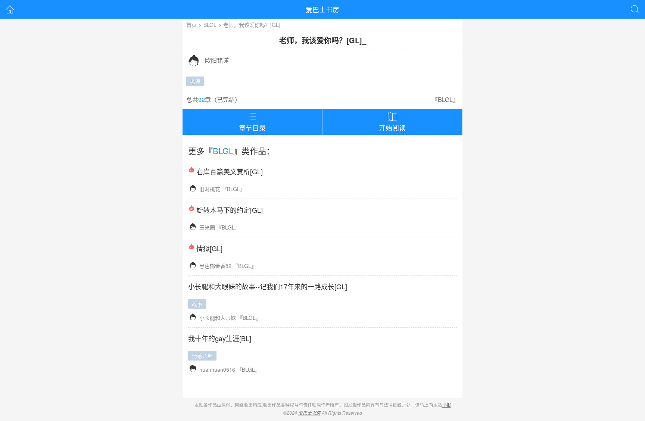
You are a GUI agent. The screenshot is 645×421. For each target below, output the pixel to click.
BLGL (209, 24)
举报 (446, 405)
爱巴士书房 (322, 9)
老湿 (195, 81)
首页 (191, 24)
